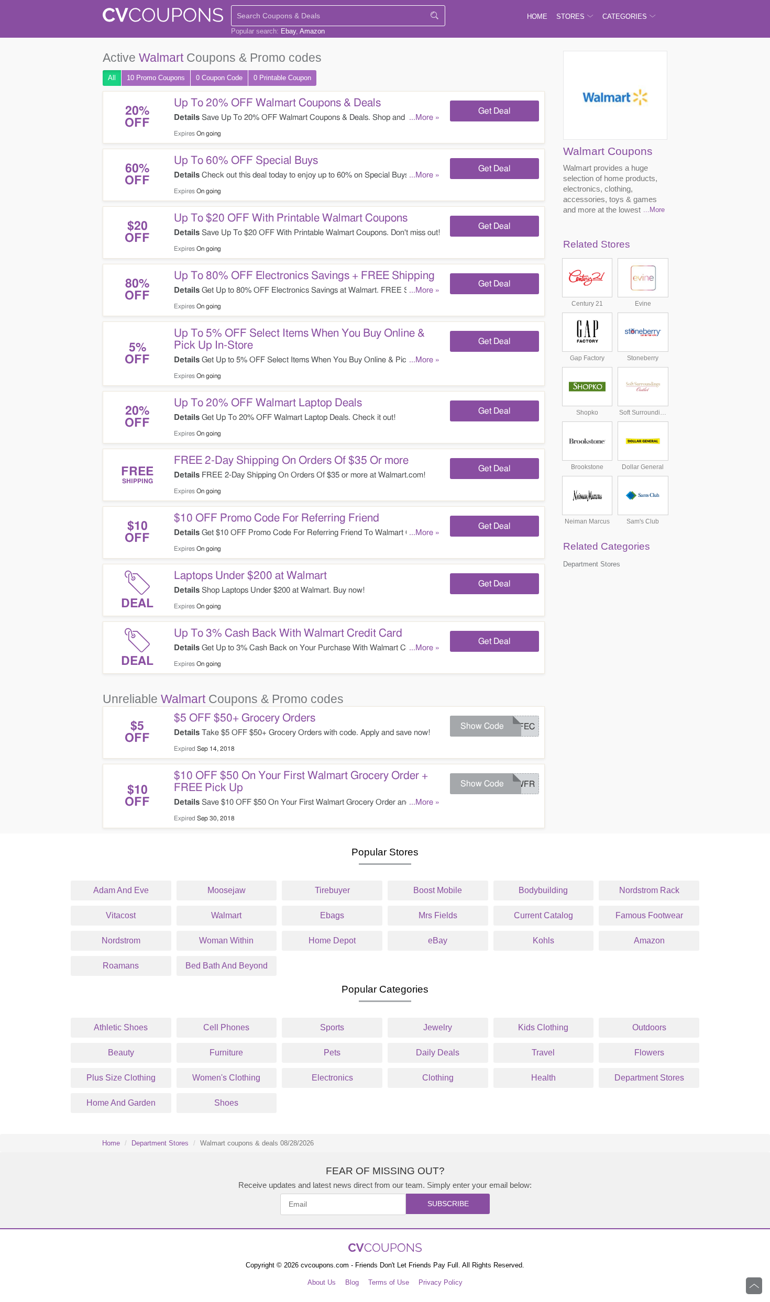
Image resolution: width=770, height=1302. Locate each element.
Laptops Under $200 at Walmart (250, 575)
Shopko (587, 412)
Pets (332, 1052)
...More (654, 210)
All (112, 78)
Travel (543, 1052)
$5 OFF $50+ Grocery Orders (244, 718)
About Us (321, 1282)
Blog (352, 1282)
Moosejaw (226, 890)
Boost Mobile (437, 890)
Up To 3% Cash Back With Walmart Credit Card (288, 633)
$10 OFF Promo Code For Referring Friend (276, 518)
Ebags (332, 915)
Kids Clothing (543, 1027)
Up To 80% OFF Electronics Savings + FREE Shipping (304, 275)
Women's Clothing (226, 1077)
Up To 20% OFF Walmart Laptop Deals (268, 402)
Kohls (543, 940)
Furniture (226, 1052)
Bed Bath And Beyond (226, 965)
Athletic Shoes (121, 1027)
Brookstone (587, 467)
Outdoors (649, 1027)
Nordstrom (121, 940)
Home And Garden (121, 1102)
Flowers (649, 1052)
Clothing (438, 1077)
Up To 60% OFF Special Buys (246, 160)
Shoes (226, 1102)
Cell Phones (226, 1027)
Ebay (288, 31)
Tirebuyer (332, 890)
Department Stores (591, 564)
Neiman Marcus (587, 521)
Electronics (332, 1077)
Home (111, 1143)
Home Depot (332, 940)
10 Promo (156, 78)
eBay (437, 940)
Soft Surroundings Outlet (643, 412)
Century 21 (587, 303)
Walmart (226, 915)
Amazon (312, 31)
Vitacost (121, 915)
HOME (537, 16)
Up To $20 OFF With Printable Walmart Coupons (291, 218)
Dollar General (643, 467)
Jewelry (437, 1027)
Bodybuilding (543, 890)
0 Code (219, 78)
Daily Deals (437, 1052)
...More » (424, 117)
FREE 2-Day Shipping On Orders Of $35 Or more (291, 460)
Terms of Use (388, 1282)
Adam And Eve (121, 890)
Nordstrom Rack (649, 890)
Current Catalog (543, 915)
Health (543, 1077)
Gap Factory (587, 358)
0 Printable (282, 78)
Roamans (121, 965)
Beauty (121, 1052)
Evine (643, 303)
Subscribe (448, 1203)
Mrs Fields (438, 915)
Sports (332, 1027)
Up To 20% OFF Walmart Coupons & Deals (277, 102)
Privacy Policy (441, 1282)
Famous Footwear (649, 915)
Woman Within (226, 940)
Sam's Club (642, 521)
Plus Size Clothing (121, 1077)
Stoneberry (642, 358)
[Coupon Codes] (163, 17)
